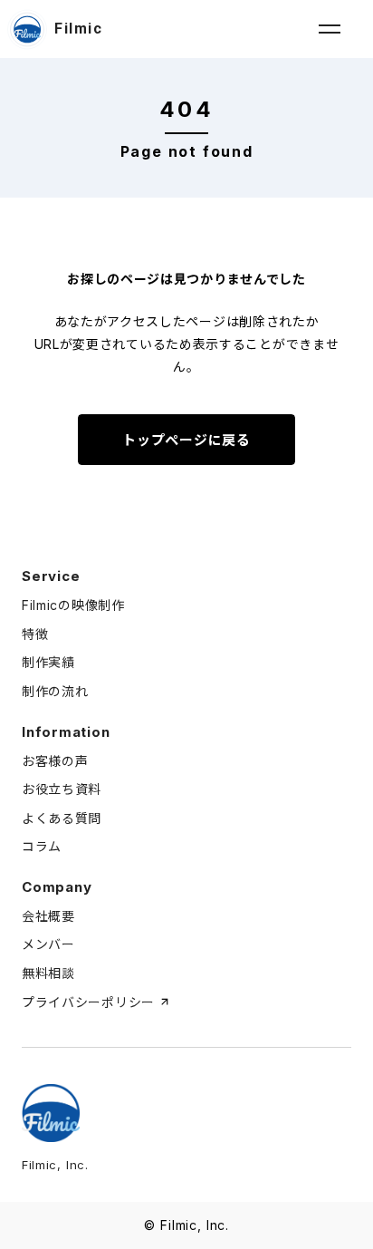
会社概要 (48, 916)
